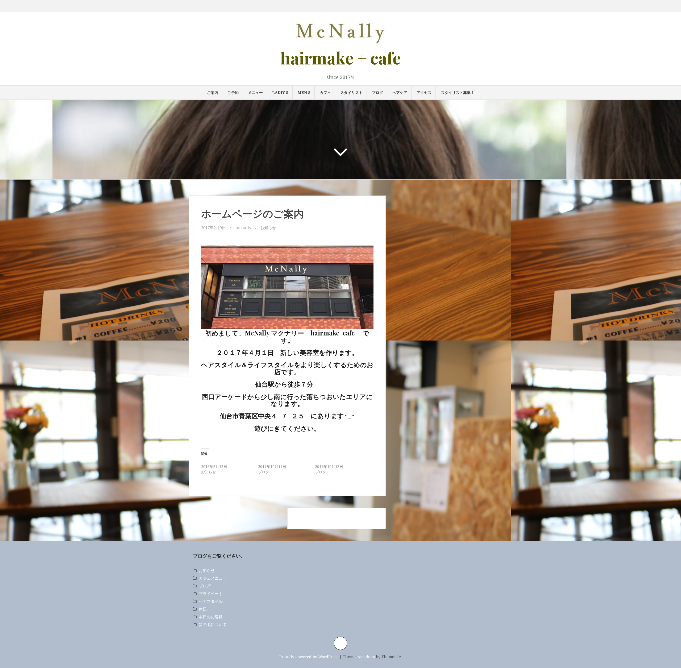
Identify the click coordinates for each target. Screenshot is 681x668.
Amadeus (366, 656)
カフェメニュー (213, 578)
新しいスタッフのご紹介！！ (225, 461)
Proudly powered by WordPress (308, 656)
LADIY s (280, 92)
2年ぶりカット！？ (274, 461)
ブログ (377, 92)
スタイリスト (351, 92)
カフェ (325, 92)
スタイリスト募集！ (457, 92)
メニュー (255, 92)
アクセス (424, 92)
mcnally (243, 227)
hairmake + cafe (340, 58)
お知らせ (268, 227)
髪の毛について (213, 624)
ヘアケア (399, 92)
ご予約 (233, 92)
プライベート (211, 593)
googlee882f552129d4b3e (287, 242)
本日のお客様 (211, 616)
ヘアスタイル (211, 601)
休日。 (205, 609)
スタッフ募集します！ (333, 461)
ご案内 (212, 92)
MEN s (304, 92)
